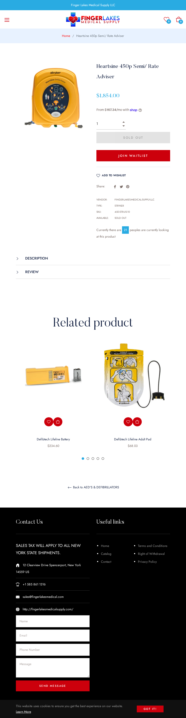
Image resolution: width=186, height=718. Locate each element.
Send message (52, 686)
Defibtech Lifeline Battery (53, 439)
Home (66, 35)
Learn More (23, 711)
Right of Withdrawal (151, 553)
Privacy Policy (147, 561)
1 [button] (83, 458)
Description (36, 258)
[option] (53, 401)
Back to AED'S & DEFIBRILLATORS (95, 487)
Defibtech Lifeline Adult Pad (132, 439)
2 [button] (88, 458)
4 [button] (98, 458)
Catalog (106, 553)
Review (31, 271)
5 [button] (103, 458)
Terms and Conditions (152, 546)
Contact (106, 561)
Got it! (150, 709)
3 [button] (93, 458)
